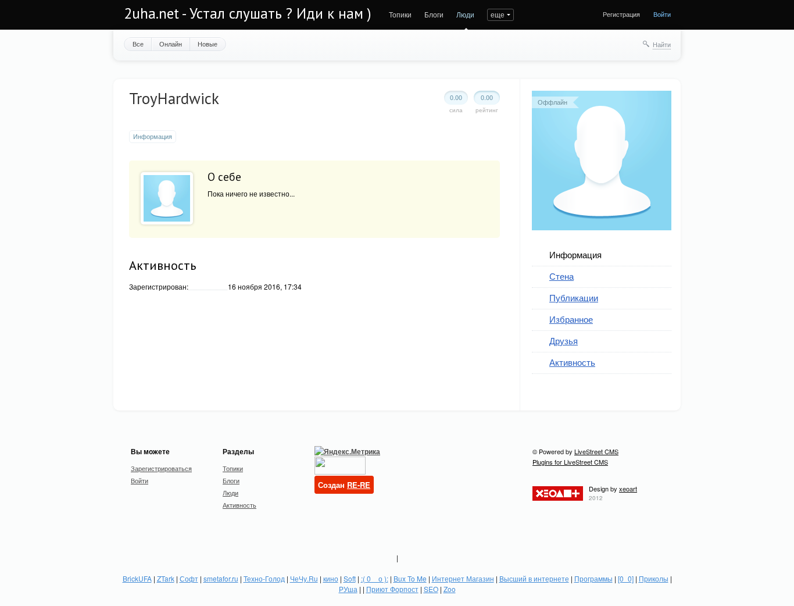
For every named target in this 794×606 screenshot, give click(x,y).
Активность (572, 362)
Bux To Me (410, 578)
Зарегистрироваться (161, 468)
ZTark (165, 578)
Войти (662, 14)
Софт (189, 578)
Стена (561, 276)
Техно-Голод (264, 578)
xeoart (628, 488)
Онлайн (170, 43)
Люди (465, 14)
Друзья (563, 340)
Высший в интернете (534, 578)
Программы (593, 578)
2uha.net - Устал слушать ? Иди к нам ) (247, 13)
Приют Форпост (392, 589)
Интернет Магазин (463, 578)
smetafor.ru (220, 578)
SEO (431, 589)
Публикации (573, 297)
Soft (350, 578)
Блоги (434, 14)
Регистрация (621, 14)
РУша (348, 589)
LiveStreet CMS (596, 451)
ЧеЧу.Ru (304, 578)
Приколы (653, 578)
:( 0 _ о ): (374, 578)
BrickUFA (137, 578)
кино (330, 578)
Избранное (571, 319)
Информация (575, 254)
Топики (400, 14)
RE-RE (358, 484)
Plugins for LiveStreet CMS (570, 461)
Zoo (450, 589)
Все (138, 43)
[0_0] (626, 578)
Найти (662, 44)
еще (498, 14)
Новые (207, 43)
